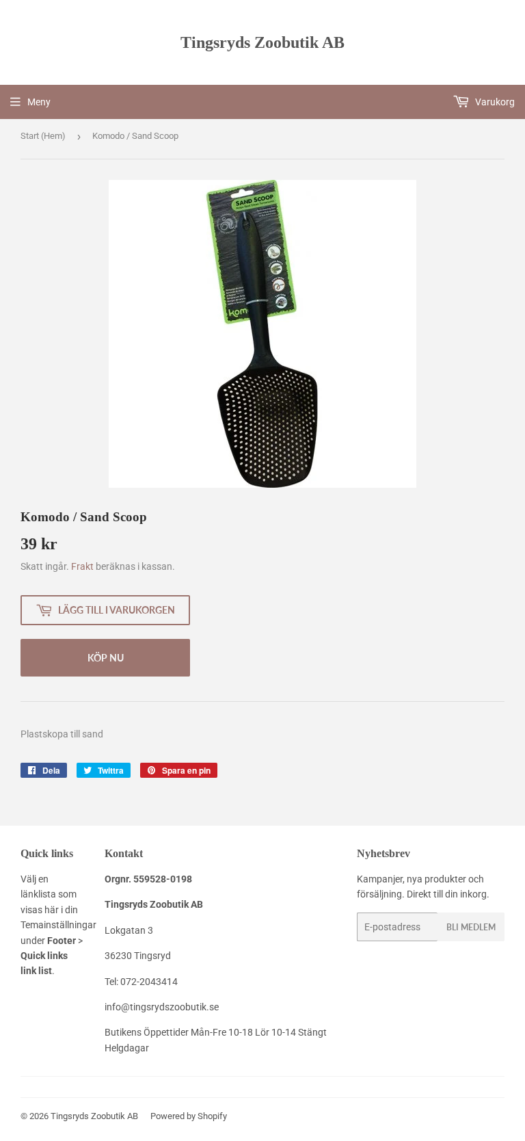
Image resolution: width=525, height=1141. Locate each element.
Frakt (82, 566)
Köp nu (106, 658)
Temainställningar (58, 924)
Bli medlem (471, 927)
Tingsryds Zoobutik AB (262, 42)
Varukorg (494, 101)
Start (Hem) (43, 136)
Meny (39, 101)
